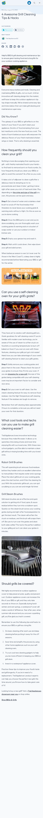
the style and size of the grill (24, 192)
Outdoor (20, 30)
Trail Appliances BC (12, 38)
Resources (8, 30)
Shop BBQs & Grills (9, 700)
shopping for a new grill (17, 374)
